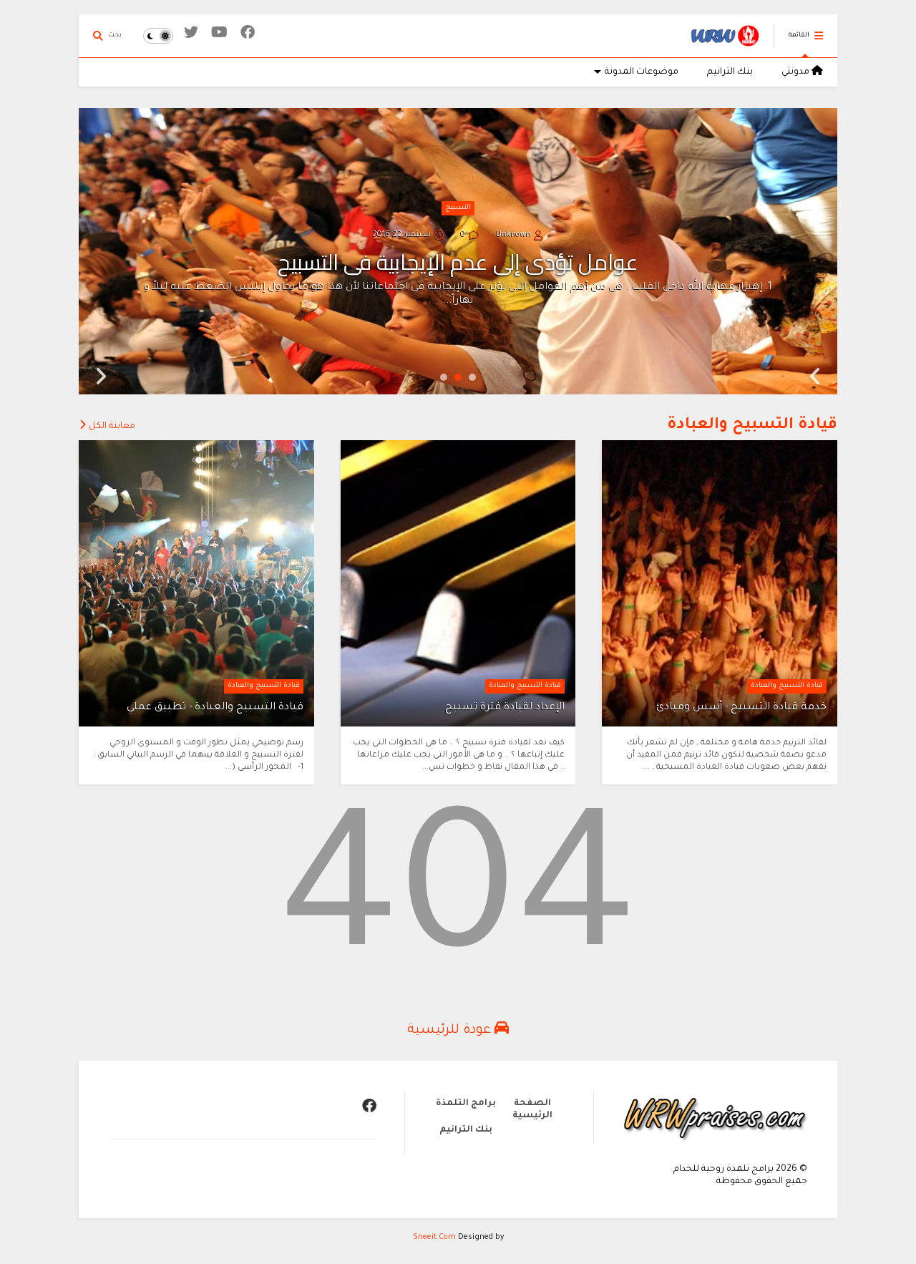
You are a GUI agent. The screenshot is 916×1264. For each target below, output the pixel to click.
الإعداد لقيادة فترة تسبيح (505, 708)
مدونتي (796, 72)
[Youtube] (219, 35)
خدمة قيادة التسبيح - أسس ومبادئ (741, 708)
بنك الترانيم (730, 72)
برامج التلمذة (466, 1104)
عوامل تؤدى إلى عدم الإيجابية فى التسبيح (458, 262)
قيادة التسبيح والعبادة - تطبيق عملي (215, 708)
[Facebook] (247, 35)
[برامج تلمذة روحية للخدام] (725, 43)
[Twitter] (191, 35)
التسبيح (458, 208)
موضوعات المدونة (641, 72)
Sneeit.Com (434, 1237)
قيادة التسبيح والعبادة (752, 425)
